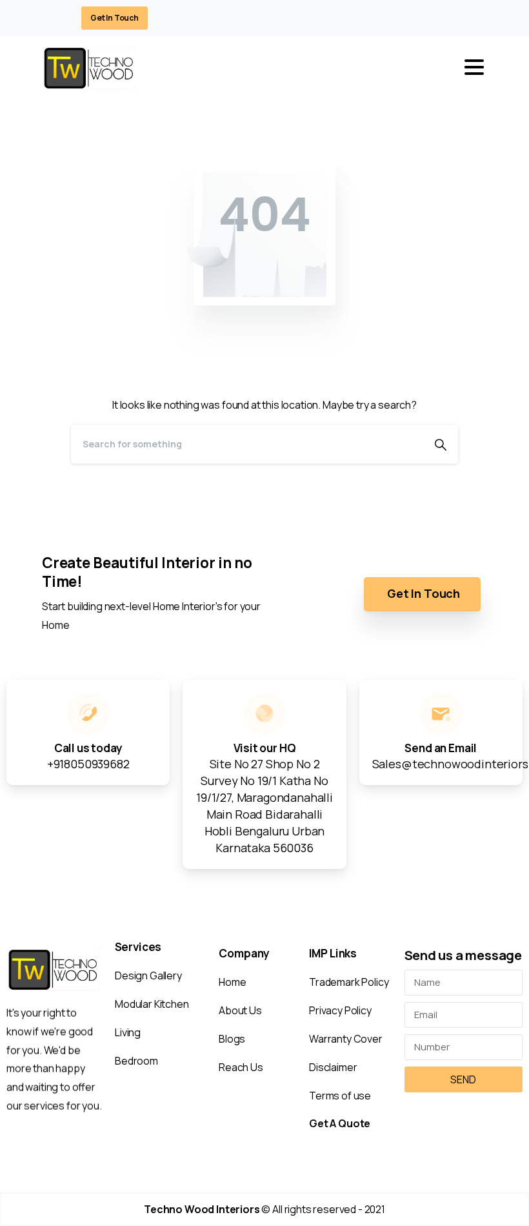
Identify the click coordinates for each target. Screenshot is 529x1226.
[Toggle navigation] (474, 67)
